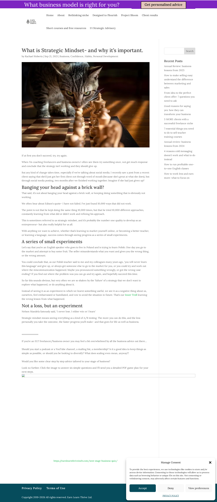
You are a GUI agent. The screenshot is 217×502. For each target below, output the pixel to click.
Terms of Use (55, 488)
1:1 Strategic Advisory (103, 28)
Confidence (77, 56)
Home (50, 15)
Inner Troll (131, 294)
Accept (143, 488)
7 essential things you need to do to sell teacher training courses (179, 132)
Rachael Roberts (34, 56)
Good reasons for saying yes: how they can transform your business (177, 110)
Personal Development (105, 56)
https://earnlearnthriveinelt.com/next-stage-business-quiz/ (85, 460)
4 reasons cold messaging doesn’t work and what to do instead (179, 155)
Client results (150, 15)
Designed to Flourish (105, 15)
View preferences (198, 488)
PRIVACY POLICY (171, 495)
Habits (88, 56)
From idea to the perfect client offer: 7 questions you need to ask (179, 96)
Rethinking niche (78, 15)
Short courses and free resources (66, 28)
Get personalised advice (163, 4)
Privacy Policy (32, 488)
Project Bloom (129, 15)
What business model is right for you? (71, 4)
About (61, 15)
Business (64, 56)
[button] (210, 462)
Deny (171, 488)
